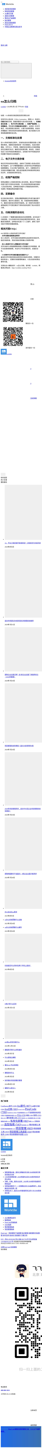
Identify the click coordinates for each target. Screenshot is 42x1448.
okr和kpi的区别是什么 (12, 1042)
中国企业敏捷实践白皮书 (13, 27)
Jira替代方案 (9, 13)
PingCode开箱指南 (11, 1222)
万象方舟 (24, 1235)
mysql (21, 1109)
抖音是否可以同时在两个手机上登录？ (18, 965)
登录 (2, 45)
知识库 (25, 1118)
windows (12, 1112)
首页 (10, 81)
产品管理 (18, 1233)
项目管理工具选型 (20, 1132)
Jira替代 (24, 1106)
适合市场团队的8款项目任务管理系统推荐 (19, 621)
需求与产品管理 (10, 18)
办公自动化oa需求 (11, 912)
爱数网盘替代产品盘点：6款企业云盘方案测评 (21, 874)
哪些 (29, 1115)
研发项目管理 (9, 11)
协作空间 (6, 1235)
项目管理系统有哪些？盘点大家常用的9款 (19, 746)
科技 (26, 107)
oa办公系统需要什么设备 (13, 920)
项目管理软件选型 (18, 1134)
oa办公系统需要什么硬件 (13, 927)
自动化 (11, 1235)
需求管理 (25, 1125)
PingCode (4, 1233)
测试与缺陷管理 (10, 23)
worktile (3, 107)
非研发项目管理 (10, 9)
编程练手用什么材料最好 (13, 1050)
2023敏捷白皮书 (10, 1218)
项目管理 (24, 1128)
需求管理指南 (9, 1227)
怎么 (3, 1118)
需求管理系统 (10, 1128)
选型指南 (12, 1124)
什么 (21, 1115)
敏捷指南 (8, 1220)
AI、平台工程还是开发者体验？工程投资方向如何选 (23, 543)
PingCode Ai (9, 24)
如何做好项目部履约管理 (13, 1080)
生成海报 (33, 398)
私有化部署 (19, 1121)
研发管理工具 (33, 1118)
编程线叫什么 (9, 1073)
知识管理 (8, 20)
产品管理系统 (22, 1112)
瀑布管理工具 (13, 1118)
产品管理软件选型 (10, 1115)
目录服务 (17, 1235)
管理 (31, 1121)
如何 (37, 1115)
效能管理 (31, 1233)
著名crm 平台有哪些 (11, 1065)
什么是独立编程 (10, 1057)
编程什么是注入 (10, 1088)
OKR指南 (8, 1225)
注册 (5, 45)
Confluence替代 (9, 1106)
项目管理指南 (9, 1229)
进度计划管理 (9, 16)
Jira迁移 (11, 1109)
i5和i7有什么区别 (10, 1004)
